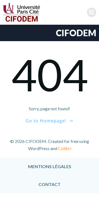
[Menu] (91, 12)
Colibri (64, 148)
